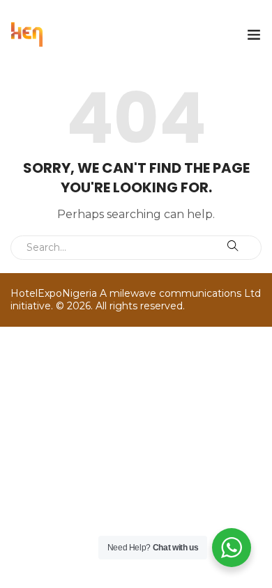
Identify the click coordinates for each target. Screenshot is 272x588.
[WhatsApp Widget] (231, 547)
